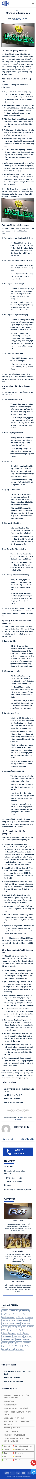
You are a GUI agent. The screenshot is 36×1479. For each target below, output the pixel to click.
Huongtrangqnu (18, 20)
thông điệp (28, 1336)
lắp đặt (16, 1330)
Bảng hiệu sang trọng (8, 1317)
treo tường (25, 1339)
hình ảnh (12, 1323)
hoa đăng (5, 1323)
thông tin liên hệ (18, 1336)
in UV (19, 1326)
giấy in (13, 1320)
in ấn (24, 1326)
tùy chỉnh (4, 1346)
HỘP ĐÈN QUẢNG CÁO (12, 1428)
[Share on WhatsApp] (9, 1110)
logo (10, 1330)
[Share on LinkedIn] (27, 1110)
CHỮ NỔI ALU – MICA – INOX (14, 1418)
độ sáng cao (19, 1349)
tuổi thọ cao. (27, 1342)
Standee (19, 1333)
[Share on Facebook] (12, 1110)
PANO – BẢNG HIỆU (11, 1431)
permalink (18, 1119)
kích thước (30, 1326)
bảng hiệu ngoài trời (8, 1314)
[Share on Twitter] (16, 1110)
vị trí (21, 1346)
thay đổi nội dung (7, 1336)
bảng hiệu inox (14, 1310)
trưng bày (19, 1342)
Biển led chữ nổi (7, 1139)
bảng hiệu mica (24, 1310)
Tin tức (18, 10)
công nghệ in (6, 1320)
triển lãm (4, 1342)
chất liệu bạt (19, 1317)
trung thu (11, 1342)
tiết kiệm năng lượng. (8, 1339)
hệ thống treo (26, 1323)
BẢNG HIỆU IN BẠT (10, 1405)
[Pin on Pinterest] (23, 1110)
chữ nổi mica (29, 1317)
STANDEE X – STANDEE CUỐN (14, 1435)
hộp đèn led (12, 1326)
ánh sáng (26, 1346)
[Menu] (33, 3)
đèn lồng (11, 1349)
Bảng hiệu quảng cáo (22, 1314)
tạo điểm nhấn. (13, 1346)
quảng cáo (12, 1333)
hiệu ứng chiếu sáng (23, 1320)
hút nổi (18, 1323)
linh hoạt (4, 1330)
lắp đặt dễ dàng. (24, 1330)
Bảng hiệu (5, 1310)
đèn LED (4, 1349)
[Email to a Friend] (20, 1110)
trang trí (18, 1339)
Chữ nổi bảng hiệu (27, 1139)
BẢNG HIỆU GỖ (9, 1401)
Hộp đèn (4, 1326)
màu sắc (4, 1333)
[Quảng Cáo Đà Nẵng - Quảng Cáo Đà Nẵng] (7, 3)
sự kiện (26, 1333)
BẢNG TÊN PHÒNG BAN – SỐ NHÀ (16, 1408)
